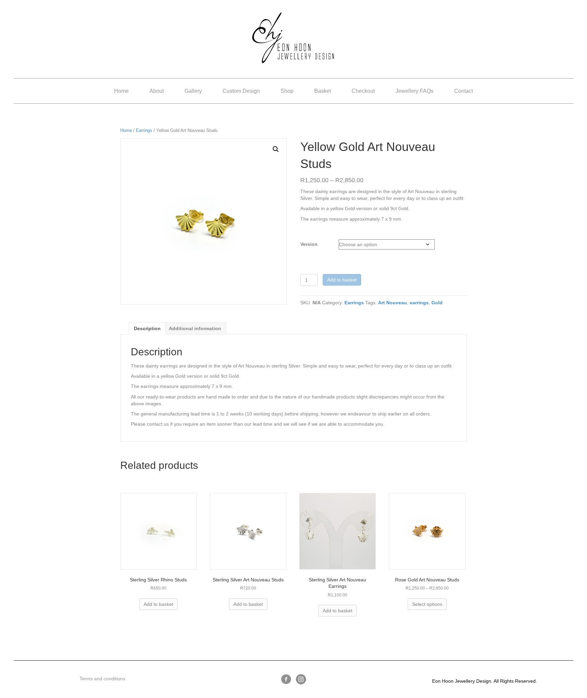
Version (309, 244)
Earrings (144, 130)
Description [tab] (147, 328)
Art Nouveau (392, 302)
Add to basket (342, 280)
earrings (419, 302)
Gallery (193, 91)
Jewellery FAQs (414, 91)
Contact (463, 91)
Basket (322, 91)
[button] (276, 149)
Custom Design (241, 91)
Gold (437, 302)
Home (121, 91)
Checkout (363, 91)
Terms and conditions (102, 678)
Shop (287, 91)
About (156, 91)
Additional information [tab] (195, 328)
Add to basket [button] (158, 604)
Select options (427, 604)
